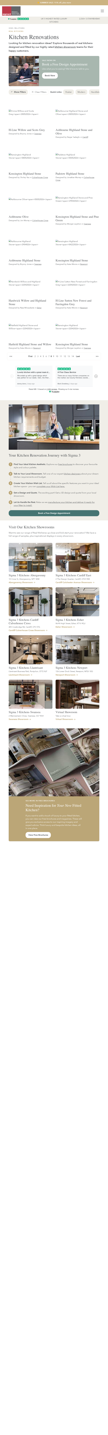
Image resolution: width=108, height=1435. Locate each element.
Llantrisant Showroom (19, 675)
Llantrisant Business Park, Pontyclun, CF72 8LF (28, 671)
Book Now (50, 75)
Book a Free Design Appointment (54, 513)
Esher (39, 308)
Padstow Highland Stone (70, 173)
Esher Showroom (64, 627)
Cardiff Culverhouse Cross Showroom (27, 630)
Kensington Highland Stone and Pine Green (77, 218)
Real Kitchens (19, 28)
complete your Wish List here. (50, 486)
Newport (83, 264)
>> (97, 356)
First (30, 356)
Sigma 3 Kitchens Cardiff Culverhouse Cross (23, 621)
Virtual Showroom (66, 712)
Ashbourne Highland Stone (24, 260)
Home (11, 28)
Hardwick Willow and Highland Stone (27, 302)
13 (69, 356)
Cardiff (85, 137)
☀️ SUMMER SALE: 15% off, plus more (54, 2)
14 (73, 356)
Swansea (37, 133)
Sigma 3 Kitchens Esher (70, 620)
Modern (81, 92)
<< (10, 356)
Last (78, 356)
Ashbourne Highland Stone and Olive (74, 131)
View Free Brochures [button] (38, 835)
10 (57, 356)
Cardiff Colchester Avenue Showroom (74, 582)
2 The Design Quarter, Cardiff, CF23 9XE (73, 579)
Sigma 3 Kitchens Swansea (24, 712)
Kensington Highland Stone (25, 173)
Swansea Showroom (18, 719)
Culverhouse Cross (40, 177)
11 (61, 356)
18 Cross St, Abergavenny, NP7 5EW (24, 579)
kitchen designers (72, 473)
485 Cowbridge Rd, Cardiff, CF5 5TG (24, 627)
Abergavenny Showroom (21, 582)
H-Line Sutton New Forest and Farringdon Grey (73, 302)
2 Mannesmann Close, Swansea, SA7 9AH (26, 716)
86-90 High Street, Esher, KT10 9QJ (70, 623)
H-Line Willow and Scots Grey (27, 130)
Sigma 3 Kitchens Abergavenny (27, 575)
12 (65, 356)
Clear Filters (40, 92)
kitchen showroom (65, 46)
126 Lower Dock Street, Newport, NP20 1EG (74, 671)
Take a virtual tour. (63, 716)
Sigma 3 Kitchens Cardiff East (73, 575)
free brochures (65, 464)
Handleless (96, 92)
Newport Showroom (65, 675)
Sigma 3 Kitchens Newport (71, 667)
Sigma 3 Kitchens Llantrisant (26, 667)
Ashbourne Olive (19, 216)
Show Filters (19, 92)
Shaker (68, 92)
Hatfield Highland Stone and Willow (30, 344)
